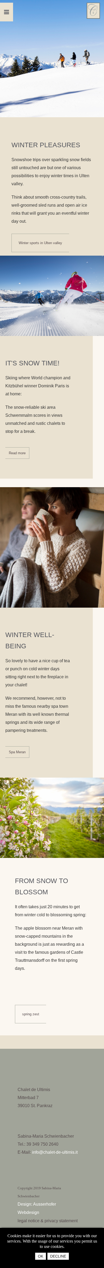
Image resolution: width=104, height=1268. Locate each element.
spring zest (30, 1014)
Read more (17, 453)
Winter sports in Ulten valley (40, 243)
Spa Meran (17, 752)
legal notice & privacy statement (48, 1220)
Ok (40, 1256)
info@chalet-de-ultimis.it (55, 1152)
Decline (58, 1256)
